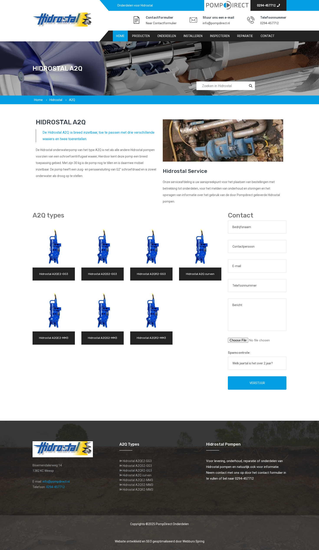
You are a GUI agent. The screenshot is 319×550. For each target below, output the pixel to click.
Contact (268, 36)
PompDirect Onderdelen (172, 524)
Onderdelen (166, 36)
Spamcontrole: (239, 353)
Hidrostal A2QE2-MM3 (138, 480)
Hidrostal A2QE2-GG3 (137, 461)
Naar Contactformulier (161, 23)
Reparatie (245, 36)
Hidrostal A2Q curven (137, 475)
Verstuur (257, 383)
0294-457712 (267, 5)
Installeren (193, 36)
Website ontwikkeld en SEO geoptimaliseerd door (159, 541)
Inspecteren (220, 36)
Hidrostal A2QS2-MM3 (138, 485)
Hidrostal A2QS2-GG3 (137, 465)
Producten (141, 36)
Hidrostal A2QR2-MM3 (138, 489)
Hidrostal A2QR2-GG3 (137, 470)
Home (120, 36)
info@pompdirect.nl (216, 23)
